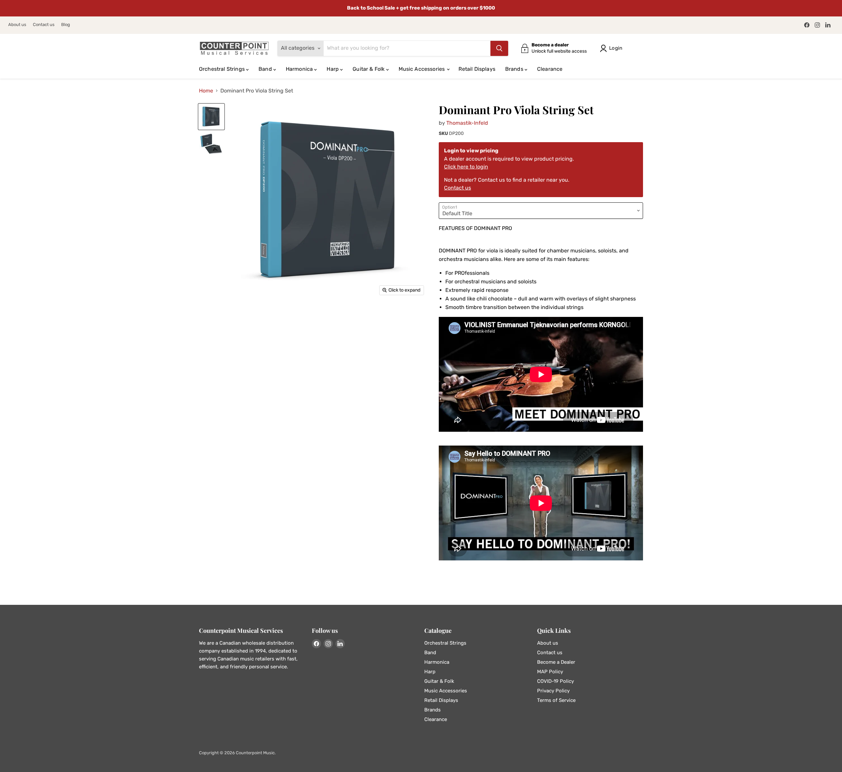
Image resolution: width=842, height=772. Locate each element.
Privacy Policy (553, 691)
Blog (65, 24)
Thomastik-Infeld (467, 123)
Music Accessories (422, 69)
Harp (333, 69)
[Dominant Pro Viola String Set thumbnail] (211, 117)
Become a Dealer (556, 662)
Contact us (44, 24)
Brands (515, 69)
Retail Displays (476, 69)
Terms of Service (556, 700)
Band (266, 69)
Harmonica (300, 69)
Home (206, 91)
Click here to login (466, 167)
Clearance (549, 69)
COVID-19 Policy (555, 681)
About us (17, 24)
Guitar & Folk (369, 69)
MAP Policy (550, 672)
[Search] (499, 48)
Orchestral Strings (222, 69)
